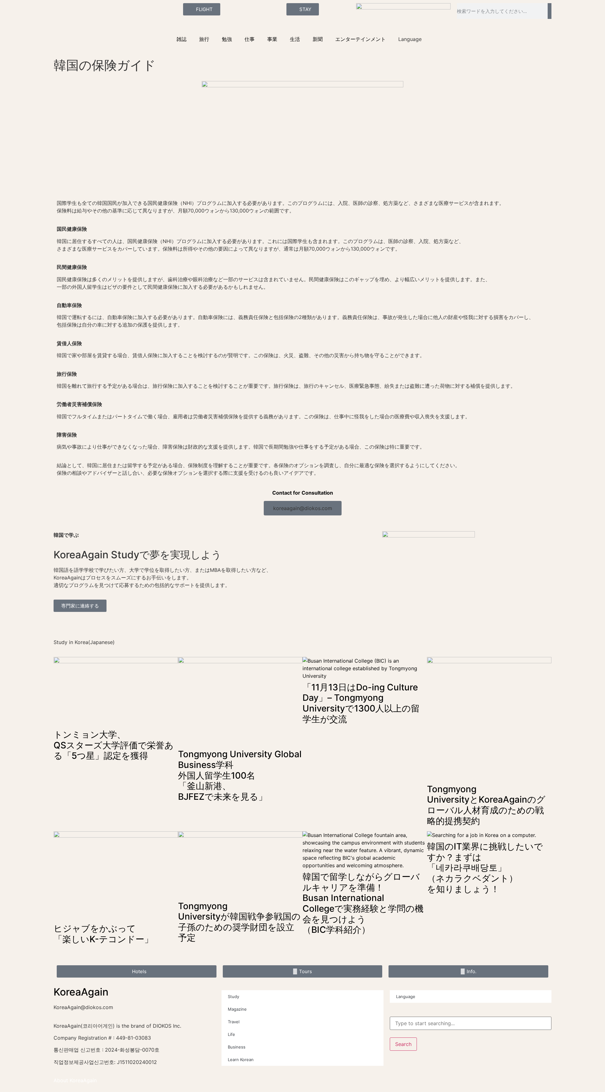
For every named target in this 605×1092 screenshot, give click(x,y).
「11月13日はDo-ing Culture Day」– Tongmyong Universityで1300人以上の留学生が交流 (361, 703)
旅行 (204, 39)
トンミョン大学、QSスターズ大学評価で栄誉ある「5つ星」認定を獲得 (114, 745)
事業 (272, 39)
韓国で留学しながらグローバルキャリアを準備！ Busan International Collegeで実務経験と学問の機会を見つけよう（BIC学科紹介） (363, 903)
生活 (295, 39)
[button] (303, 508)
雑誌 (181, 39)
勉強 (227, 39)
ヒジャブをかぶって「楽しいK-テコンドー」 (103, 933)
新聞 (318, 39)
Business (236, 1046)
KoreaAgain (81, 992)
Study (233, 996)
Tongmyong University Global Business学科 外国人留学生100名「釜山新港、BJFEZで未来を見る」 (240, 775)
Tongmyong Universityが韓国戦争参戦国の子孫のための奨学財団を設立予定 (239, 922)
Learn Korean (241, 1059)
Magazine (237, 1009)
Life (231, 1034)
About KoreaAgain (75, 1080)
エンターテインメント (360, 39)
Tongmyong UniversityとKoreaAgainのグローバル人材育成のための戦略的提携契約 (486, 805)
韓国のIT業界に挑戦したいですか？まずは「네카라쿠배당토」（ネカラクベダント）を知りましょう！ (485, 867)
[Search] (549, 11)
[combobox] (470, 1023)
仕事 (250, 39)
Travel (233, 1021)
